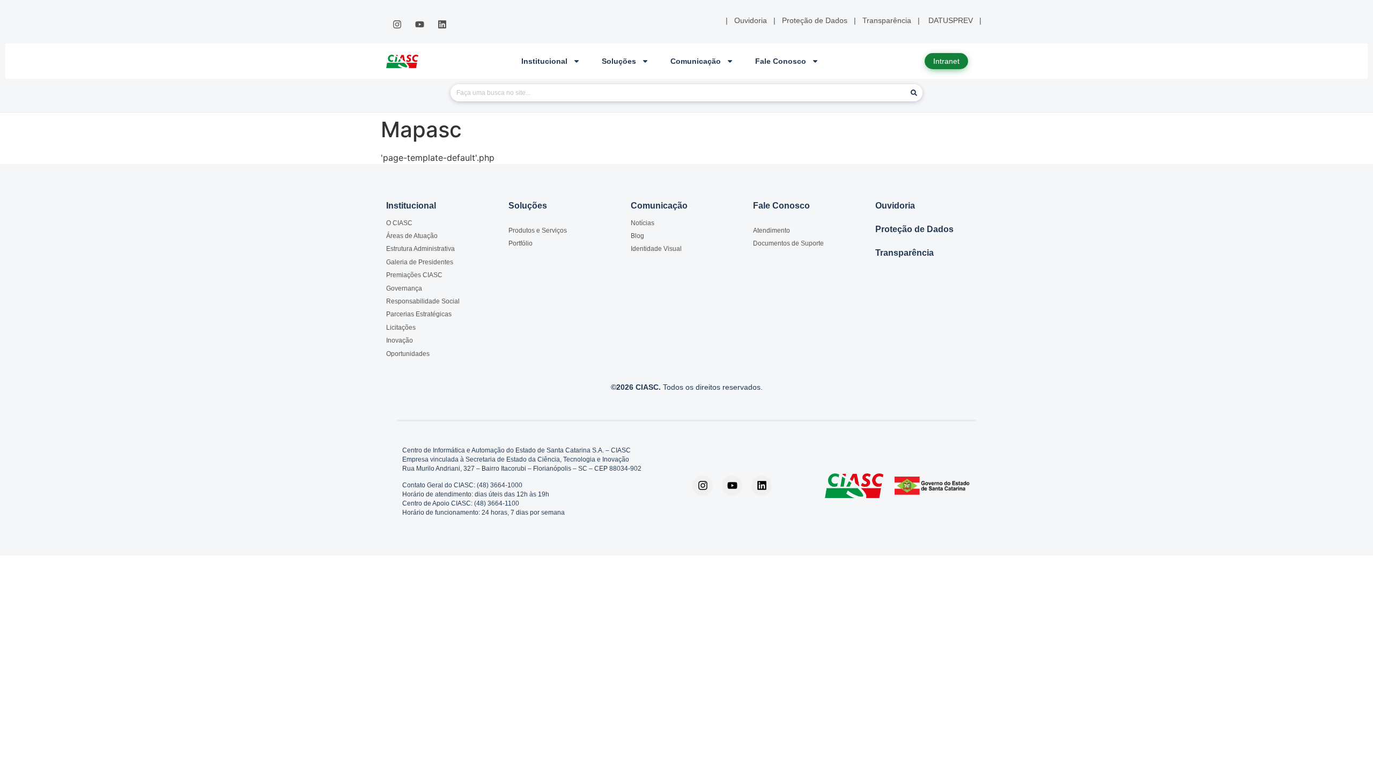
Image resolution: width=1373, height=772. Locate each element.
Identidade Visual (656, 249)
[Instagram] (397, 24)
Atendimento (771, 230)
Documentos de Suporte (788, 243)
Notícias (642, 223)
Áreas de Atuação (412, 236)
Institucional (544, 61)
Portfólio (520, 243)
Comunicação (695, 61)
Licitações (401, 327)
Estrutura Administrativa (420, 249)
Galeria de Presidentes (419, 262)
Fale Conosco (780, 61)
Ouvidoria (895, 205)
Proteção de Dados (914, 229)
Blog (637, 236)
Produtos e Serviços (537, 230)
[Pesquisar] (913, 92)
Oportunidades (408, 354)
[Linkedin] (442, 24)
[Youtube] (419, 24)
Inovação (399, 340)
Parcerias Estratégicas (419, 314)
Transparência (904, 252)
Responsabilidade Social (423, 301)
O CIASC (399, 223)
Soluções (619, 61)
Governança (404, 288)
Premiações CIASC (414, 275)
